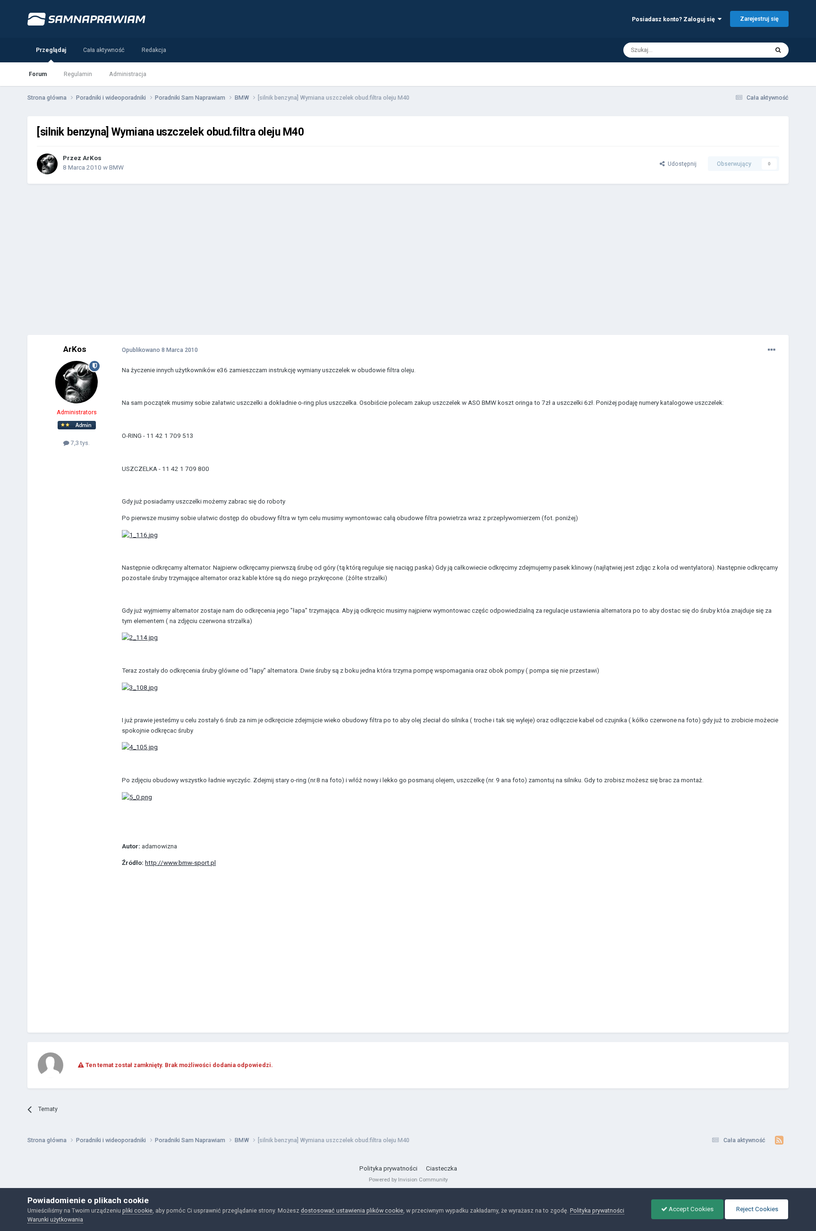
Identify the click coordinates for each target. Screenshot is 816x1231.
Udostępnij (681, 163)
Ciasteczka (441, 1168)
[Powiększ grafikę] (140, 534)
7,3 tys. (79, 442)
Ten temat (743, 49)
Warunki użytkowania (55, 1219)
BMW (116, 167)
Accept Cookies (690, 1209)
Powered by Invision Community (408, 1179)
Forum (38, 73)
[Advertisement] (408, 259)
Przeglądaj (51, 49)
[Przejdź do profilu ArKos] (47, 164)
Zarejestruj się (759, 18)
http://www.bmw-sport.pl (180, 862)
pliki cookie (137, 1210)
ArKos (92, 158)
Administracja (127, 73)
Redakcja (154, 49)
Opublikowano (160, 349)
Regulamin (78, 73)
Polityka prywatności (388, 1168)
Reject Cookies (756, 1209)
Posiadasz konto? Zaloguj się (675, 19)
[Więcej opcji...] (771, 350)
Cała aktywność (104, 49)
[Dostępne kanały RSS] (779, 1140)
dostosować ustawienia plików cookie (352, 1210)
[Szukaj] (778, 50)
